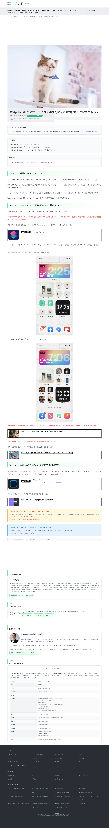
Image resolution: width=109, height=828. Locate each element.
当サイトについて (26, 615)
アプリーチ (47, 232)
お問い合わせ (29, 595)
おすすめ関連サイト (36, 12)
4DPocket (82, 803)
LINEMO (34, 758)
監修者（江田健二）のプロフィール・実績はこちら (25, 653)
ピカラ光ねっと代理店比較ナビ (64, 796)
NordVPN (93, 10)
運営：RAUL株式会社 (91, 131)
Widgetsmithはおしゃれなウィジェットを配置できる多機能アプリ (32, 150)
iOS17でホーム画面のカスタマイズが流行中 (25, 144)
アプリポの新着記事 (37, 754)
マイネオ (38, 10)
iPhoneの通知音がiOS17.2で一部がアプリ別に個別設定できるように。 (33, 163)
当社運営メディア (13, 785)
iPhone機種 (58, 758)
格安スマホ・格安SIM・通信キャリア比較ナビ (43, 790)
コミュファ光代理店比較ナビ (40, 796)
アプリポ (9, 16)
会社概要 (10, 771)
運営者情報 (10, 775)
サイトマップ (19, 12)
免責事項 (10, 779)
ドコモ (79, 10)
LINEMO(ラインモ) (62, 10)
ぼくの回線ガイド (60, 788)
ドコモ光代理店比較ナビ (62, 792)
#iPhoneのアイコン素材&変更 (35, 115)
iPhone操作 (35, 762)
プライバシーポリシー (85, 775)
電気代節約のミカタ (61, 807)
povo (54, 10)
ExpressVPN (11, 12)
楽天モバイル (25, 10)
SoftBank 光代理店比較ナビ (87, 792)
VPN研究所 (82, 788)
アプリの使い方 (12, 762)
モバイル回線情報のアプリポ (15, 788)
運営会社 (27, 12)
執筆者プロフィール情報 (17, 595)
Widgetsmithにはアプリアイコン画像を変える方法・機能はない (31, 147)
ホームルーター (83, 762)
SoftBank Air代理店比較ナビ (40, 803)
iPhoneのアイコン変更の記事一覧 (21, 16)
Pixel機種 (81, 758)
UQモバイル (72, 10)
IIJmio (44, 10)
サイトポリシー (38, 615)
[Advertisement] (54, 30)
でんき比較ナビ (36, 807)
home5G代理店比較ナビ (62, 803)
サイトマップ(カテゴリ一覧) (16, 765)
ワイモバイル (86, 10)
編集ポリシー (49, 615)
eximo (49, 10)
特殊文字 (57, 762)
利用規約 (34, 779)
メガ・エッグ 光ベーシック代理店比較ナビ (89, 798)
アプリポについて (12, 754)
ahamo (32, 10)
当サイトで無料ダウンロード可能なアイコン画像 (23, 253)
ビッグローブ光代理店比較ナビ (17, 796)
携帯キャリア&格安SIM (13, 10)
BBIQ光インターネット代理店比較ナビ (19, 805)
